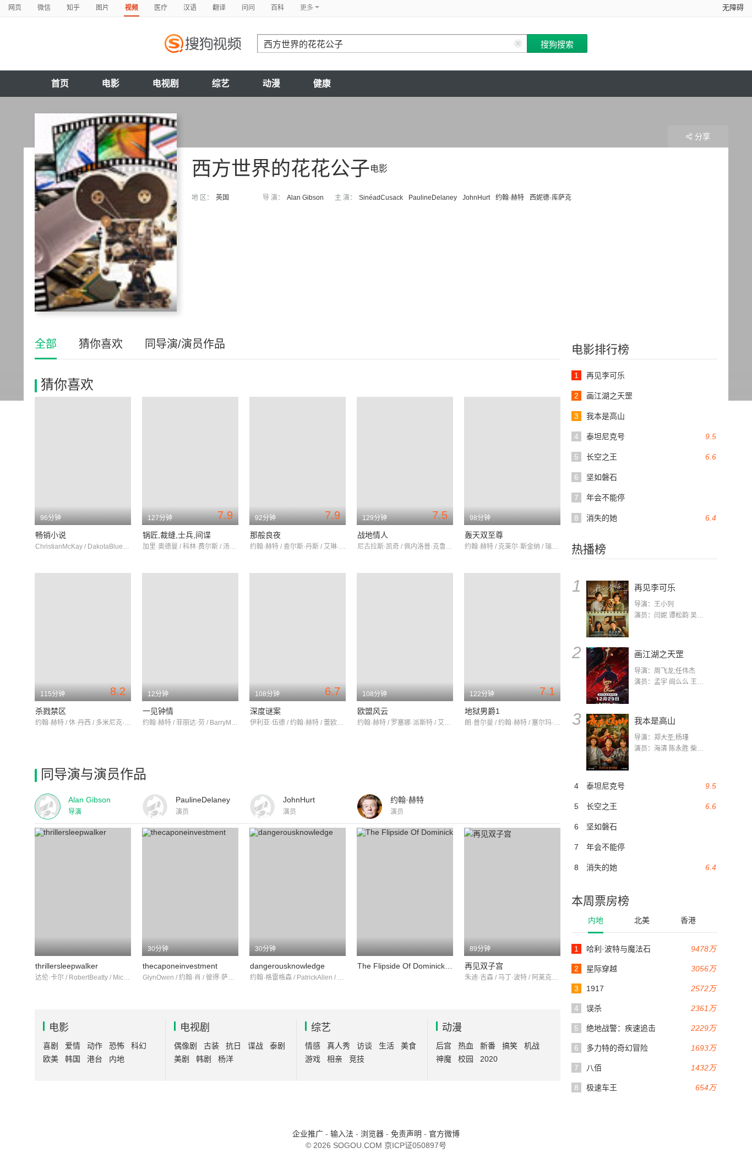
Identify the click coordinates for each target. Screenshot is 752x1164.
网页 (14, 8)
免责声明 (406, 1133)
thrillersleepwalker (66, 965)
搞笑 (509, 1045)
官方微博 (444, 1133)
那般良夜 (265, 535)
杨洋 (225, 1058)
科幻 (138, 1045)
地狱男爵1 (482, 711)
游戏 (312, 1058)
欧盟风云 (372, 711)
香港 (688, 920)
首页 (60, 83)
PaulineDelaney (432, 197)
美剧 (181, 1058)
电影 (110, 83)
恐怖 (116, 1045)
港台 (94, 1058)
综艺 (221, 83)
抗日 (233, 1045)
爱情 (72, 1045)
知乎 (73, 8)
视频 (131, 8)
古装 (211, 1045)
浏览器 (372, 1133)
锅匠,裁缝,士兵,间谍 (177, 535)
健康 (322, 83)
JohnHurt (476, 197)
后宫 (443, 1045)
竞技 (356, 1058)
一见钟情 (158, 711)
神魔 (443, 1058)
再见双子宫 (484, 965)
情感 (312, 1045)
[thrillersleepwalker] (83, 892)
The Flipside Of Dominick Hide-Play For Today (437, 965)
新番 (487, 1045)
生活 (386, 1045)
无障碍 (733, 7)
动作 (94, 1045)
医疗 (160, 8)
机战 (532, 1045)
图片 (102, 8)
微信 (44, 8)
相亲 (334, 1058)
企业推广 (307, 1133)
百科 (277, 8)
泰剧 (277, 1045)
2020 (489, 1058)
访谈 (364, 1045)
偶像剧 (185, 1045)
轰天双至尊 (484, 535)
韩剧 (203, 1058)
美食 (408, 1045)
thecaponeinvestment (180, 965)
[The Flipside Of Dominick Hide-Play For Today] (405, 892)
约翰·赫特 (509, 197)
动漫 (271, 83)
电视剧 (165, 83)
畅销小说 (50, 535)
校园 (465, 1058)
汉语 (190, 8)
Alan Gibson (305, 197)
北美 (642, 920)
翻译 (219, 8)
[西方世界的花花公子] (106, 212)
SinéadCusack (381, 197)
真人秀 (338, 1045)
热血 (465, 1045)
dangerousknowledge (287, 965)
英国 (222, 197)
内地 (595, 920)
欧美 (50, 1058)
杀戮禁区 (50, 711)
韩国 (72, 1058)
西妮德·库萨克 (550, 197)
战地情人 (372, 535)
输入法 (341, 1133)
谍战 (255, 1045)
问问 (248, 8)
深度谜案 (265, 711)
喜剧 (50, 1045)
